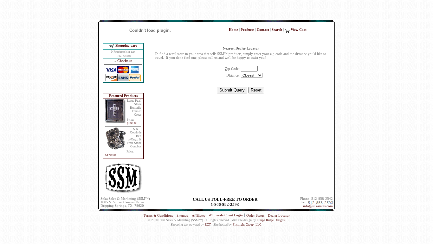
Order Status (255, 215)
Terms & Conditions (158, 215)
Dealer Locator (279, 215)
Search (277, 29)
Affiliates (198, 215)
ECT (207, 224)
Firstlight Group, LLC (247, 224)
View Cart (299, 29)
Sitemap (182, 215)
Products (247, 29)
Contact (263, 29)
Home (233, 29)
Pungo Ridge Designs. (271, 220)
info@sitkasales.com (318, 206)
